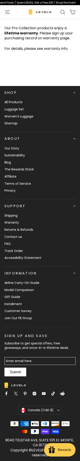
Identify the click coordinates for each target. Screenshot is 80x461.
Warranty (11, 222)
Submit (15, 372)
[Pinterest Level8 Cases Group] (27, 394)
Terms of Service (17, 183)
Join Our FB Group (18, 318)
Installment (13, 304)
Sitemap (11, 123)
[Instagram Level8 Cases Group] (36, 394)
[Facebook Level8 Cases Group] (8, 394)
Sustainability (14, 155)
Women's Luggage (18, 116)
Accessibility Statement (22, 258)
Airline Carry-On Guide (21, 283)
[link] (40, 2)
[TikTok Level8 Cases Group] (55, 394)
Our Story (11, 148)
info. (64, 48)
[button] (7, 12)
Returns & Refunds (18, 229)
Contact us (13, 237)
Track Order (13, 251)
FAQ (7, 243)
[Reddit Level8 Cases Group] (64, 394)
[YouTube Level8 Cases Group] (45, 394)
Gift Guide (12, 297)
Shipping (11, 215)
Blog (7, 162)
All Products (13, 102)
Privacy (10, 190)
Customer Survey (18, 311)
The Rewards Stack (19, 169)
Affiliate (10, 176)
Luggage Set (14, 109)
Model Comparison (19, 290)
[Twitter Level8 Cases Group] (17, 394)
